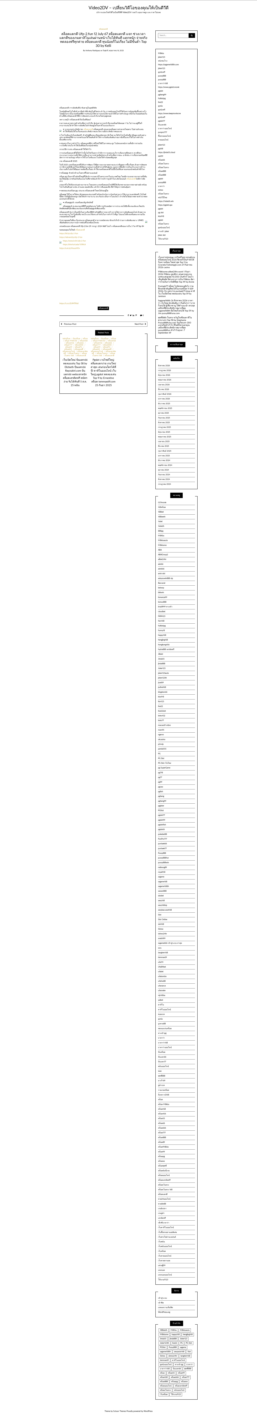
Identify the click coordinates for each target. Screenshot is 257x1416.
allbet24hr (162, 559)
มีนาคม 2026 (163, 389)
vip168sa (161, 995)
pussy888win (163, 863)
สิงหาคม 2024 (164, 479)
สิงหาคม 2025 (164, 423)
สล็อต (85, 339)
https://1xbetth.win (166, 201)
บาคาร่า (161, 186)
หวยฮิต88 (162, 1204)
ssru (159, 948)
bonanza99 (162, 597)
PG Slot (161, 758)
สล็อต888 (79, 345)
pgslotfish (162, 825)
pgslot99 (161, 820)
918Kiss (161, 536)
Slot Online (162, 920)
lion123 (161, 701)
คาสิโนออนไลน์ (164, 1010)
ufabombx (162, 976)
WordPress (148, 1411)
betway (161, 588)
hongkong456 (163, 645)
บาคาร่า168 (163, 83)
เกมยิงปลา (162, 1209)
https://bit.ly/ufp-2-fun (68, 234)
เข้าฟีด (161, 1303)
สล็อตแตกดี (103, 29)
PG (159, 754)
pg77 (160, 777)
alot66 (160, 564)
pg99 (160, 782)
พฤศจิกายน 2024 (165, 465)
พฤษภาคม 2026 (164, 380)
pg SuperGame (164, 768)
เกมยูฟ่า (161, 1213)
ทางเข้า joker (163, 231)
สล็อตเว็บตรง (73, 353)
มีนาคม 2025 (163, 446)
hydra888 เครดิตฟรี (166, 649)
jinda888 (161, 664)
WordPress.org (164, 1312)
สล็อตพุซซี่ (78, 349)
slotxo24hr (162, 934)
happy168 (162, 635)
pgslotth (161, 829)
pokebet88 (162, 834)
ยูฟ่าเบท (161, 1085)
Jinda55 (161, 659)
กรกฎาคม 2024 (164, 484)
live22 (160, 102)
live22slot (162, 711)
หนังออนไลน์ (179, 1390)
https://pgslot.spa (165, 205)
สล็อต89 (161, 1142)
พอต (160, 1071)
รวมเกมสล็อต (163, 1090)
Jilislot (160, 654)
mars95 (161, 730)
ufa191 (160, 962)
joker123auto (163, 673)
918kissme (162, 545)
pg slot (161, 213)
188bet (161, 512)
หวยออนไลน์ (163, 140)
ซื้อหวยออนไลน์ (164, 136)
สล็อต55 (161, 1118)
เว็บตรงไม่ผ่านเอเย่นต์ (167, 1237)
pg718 (160, 773)
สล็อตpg (78, 347)
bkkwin (161, 592)
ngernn (161, 735)
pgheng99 (162, 95)
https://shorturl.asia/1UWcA (74, 245)
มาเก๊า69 (161, 1081)
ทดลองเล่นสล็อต (165, 1029)
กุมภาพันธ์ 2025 (164, 451)
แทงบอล (161, 1270)
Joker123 (161, 668)
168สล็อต (66, 339)
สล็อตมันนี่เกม (164, 1171)
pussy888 (162, 76)
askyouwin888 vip (165, 578)
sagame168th (163, 886)
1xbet (160, 521)
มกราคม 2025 (164, 456)
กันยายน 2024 (164, 475)
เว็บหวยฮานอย (164, 1261)
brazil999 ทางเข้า (165, 607)
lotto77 (161, 720)
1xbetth (161, 526)
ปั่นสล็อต (76, 339)
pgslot (160, 91)
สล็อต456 (70, 343)
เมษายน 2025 (164, 441)
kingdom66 (162, 692)
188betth (161, 517)
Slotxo (160, 929)
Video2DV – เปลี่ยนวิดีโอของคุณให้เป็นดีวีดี (129, 8)
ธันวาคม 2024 (164, 460)
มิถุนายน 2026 (164, 375)
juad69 (161, 683)
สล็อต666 (162, 1128)
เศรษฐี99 (161, 1265)
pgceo (160, 787)
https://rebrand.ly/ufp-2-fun (70, 237)
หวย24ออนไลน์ (164, 1199)
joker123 (161, 57)
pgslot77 (161, 121)
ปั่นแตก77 (162, 1062)
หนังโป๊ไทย (162, 198)
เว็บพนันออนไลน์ (165, 1246)
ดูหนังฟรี (161, 72)
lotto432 (161, 716)
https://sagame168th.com (168, 65)
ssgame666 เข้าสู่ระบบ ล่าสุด (170, 943)
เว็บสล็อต (162, 1251)
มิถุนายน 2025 (164, 432)
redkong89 (162, 867)
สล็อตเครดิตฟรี (164, 1180)
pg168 (160, 149)
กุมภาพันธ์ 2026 (164, 394)
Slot (159, 915)
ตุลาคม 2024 (163, 470)
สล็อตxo (161, 1161)
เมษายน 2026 (164, 385)
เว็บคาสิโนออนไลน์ (166, 1227)
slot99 (160, 156)
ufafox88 (162, 981)
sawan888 (162, 891)
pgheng (161, 796)
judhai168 (162, 687)
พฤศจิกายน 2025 (165, 408)
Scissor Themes (119, 1411)
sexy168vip (162, 905)
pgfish (160, 792)
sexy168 (161, 901)
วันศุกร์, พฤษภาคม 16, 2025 (113, 51)
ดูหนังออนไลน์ (164, 228)
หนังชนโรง (162, 61)
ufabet (160, 972)
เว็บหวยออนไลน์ (164, 1256)
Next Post (139, 324)
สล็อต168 (84, 341)
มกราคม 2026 (164, 399)
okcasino (161, 739)
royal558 (161, 872)
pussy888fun (163, 858)
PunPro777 (162, 839)
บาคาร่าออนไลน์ (165, 129)
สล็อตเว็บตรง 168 (165, 1190)
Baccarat (161, 583)
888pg (160, 531)
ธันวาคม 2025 (164, 404)
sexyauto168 (179, 1352)
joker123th (162, 678)
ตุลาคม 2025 (163, 413)
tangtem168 (163, 953)
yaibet (160, 1000)
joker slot (162, 235)
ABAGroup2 (163, 555)
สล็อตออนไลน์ (164, 1175)
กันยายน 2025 (164, 418)
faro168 (161, 621)
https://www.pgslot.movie (168, 87)
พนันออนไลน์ (163, 1066)
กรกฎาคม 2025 (164, 427)
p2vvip (161, 744)
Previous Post (69, 324)
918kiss (161, 53)
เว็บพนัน (161, 1242)
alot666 (161, 569)
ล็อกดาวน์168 (163, 1095)
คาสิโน (161, 1005)
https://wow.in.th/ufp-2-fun (74, 241)
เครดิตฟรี (162, 1218)
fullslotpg (162, 98)
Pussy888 (162, 853)
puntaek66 (162, 844)
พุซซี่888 (161, 1076)
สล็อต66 (80, 343)
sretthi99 (161, 938)
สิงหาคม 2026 (164, 366)
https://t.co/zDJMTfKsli (68, 303)
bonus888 (162, 602)
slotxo (160, 190)
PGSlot (161, 811)
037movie (162, 503)
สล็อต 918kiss (71, 341)
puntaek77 (162, 848)
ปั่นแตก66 (162, 125)
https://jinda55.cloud (166, 152)
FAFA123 (161, 616)
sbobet (161, 896)
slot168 (161, 924)
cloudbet (161, 612)
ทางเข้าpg (162, 1033)
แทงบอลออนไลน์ (165, 1275)
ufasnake (161, 991)
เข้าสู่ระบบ (162, 1298)
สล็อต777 (162, 1133)
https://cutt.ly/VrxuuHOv (69, 248)
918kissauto (163, 540)
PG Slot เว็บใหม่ (164, 763)
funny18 (161, 630)
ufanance (162, 986)
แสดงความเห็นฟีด (165, 1307)
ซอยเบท (161, 1014)
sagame (161, 877)
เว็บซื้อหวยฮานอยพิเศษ (167, 1232)
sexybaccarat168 (165, 910)
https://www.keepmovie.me (169, 114)
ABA (160, 550)
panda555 (162, 749)
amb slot (161, 574)
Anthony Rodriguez (93, 51)
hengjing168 (163, 640)
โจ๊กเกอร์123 (163, 239)
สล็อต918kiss (163, 1147)
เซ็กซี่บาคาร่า (163, 1223)
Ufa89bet (162, 967)
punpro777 (162, 132)
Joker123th (164, 1343)
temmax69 (162, 957)
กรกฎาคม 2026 (164, 370)
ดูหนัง (160, 106)
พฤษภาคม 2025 (164, 437)
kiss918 (161, 216)
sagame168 (162, 882)
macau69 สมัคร (164, 725)
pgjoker (161, 806)
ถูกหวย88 (162, 1024)
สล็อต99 (161, 1152)
